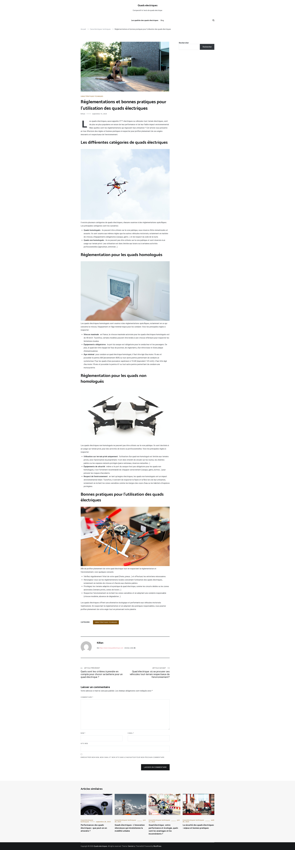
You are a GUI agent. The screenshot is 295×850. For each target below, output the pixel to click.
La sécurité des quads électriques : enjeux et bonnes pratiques (198, 826)
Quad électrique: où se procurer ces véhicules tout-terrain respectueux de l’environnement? (150, 672)
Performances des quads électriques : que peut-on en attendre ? (94, 828)
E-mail (131, 733)
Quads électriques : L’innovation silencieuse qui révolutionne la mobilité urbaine (130, 828)
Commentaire (87, 697)
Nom (83, 733)
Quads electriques (147, 5)
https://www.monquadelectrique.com (111, 648)
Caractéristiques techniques (92, 96)
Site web (84, 743)
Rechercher (184, 43)
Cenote (130, 846)
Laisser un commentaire (155, 767)
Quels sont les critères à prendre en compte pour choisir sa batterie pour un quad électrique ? (102, 672)
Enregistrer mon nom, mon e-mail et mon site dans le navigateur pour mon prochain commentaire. (123, 757)
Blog (162, 20)
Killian (83, 114)
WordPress (157, 846)
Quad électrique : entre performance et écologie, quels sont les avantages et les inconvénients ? (163, 829)
